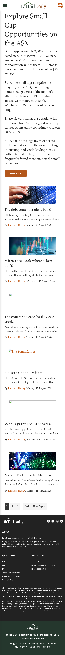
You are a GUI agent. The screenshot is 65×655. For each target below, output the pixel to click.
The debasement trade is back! (28, 209)
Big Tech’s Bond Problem (24, 372)
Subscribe (6, 562)
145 (27, 506)
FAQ (4, 569)
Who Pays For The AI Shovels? (28, 424)
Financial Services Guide (12, 576)
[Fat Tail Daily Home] (33, 4)
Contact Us (35, 562)
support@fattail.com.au (46, 565)
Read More (15, 173)
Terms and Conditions (11, 572)
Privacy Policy (7, 580)
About (4, 565)
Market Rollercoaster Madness (28, 475)
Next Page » (39, 507)
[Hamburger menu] (5, 5)
